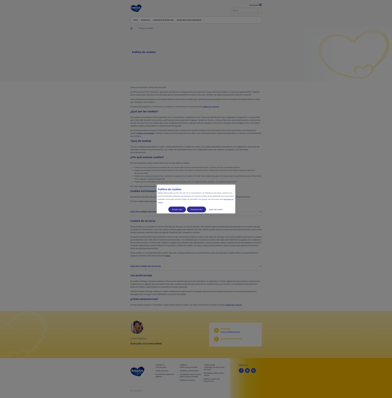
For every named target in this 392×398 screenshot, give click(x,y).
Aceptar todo (177, 209)
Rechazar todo (196, 209)
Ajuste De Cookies (216, 209)
